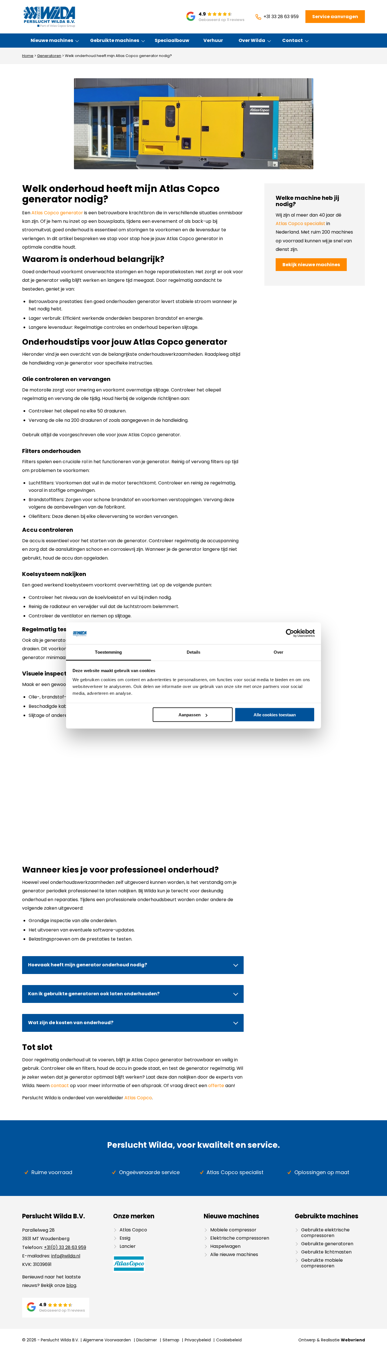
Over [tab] (278, 651)
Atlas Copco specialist (300, 223)
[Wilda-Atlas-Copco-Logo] (49, 16)
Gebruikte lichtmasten (326, 1252)
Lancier (128, 1246)
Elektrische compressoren (239, 1238)
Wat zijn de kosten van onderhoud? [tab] (70, 1022)
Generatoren (49, 55)
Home (27, 55)
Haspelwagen (225, 1246)
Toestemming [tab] (108, 651)
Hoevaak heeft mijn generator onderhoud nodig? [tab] (87, 965)
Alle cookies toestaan (275, 714)
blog (71, 1285)
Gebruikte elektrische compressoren (325, 1233)
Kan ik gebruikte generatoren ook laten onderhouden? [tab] (94, 993)
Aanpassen (189, 714)
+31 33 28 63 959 (281, 16)
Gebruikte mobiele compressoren (322, 1263)
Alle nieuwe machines (234, 1254)
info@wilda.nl (65, 1256)
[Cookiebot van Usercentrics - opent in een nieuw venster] (290, 633)
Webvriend (353, 1340)
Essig (125, 1238)
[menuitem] (52, 40)
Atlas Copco (138, 1097)
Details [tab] (194, 651)
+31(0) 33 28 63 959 (65, 1247)
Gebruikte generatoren (327, 1243)
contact (60, 1085)
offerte (216, 1085)
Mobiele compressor (233, 1230)
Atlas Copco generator (57, 212)
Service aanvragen (335, 16)
